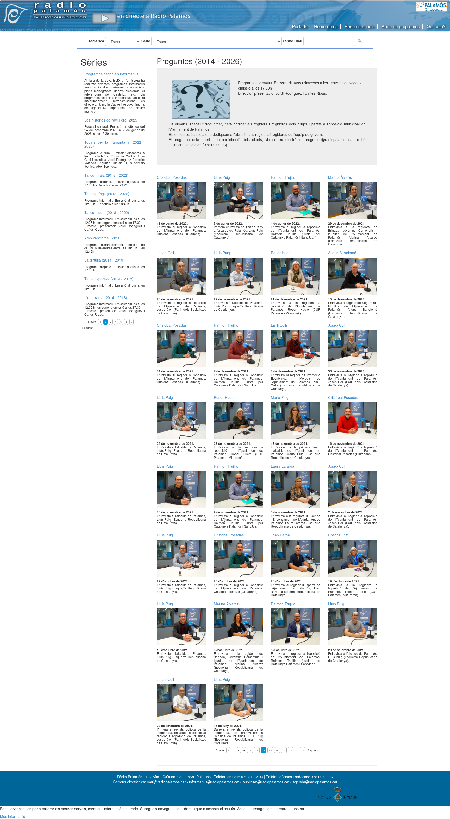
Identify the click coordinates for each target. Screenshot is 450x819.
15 (283, 750)
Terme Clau (292, 40)
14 (277, 750)
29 (302, 750)
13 (270, 750)
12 (263, 750)
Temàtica (96, 40)
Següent (313, 750)
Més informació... (14, 816)
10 (250, 750)
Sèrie (145, 40)
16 (290, 750)
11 (256, 750)
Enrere (220, 750)
